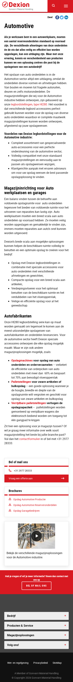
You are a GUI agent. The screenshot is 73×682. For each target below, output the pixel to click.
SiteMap (57, 662)
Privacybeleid (40, 662)
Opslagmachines (22, 360)
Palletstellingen (21, 382)
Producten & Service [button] (20, 626)
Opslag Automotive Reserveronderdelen (35, 505)
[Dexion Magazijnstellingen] (17, 6)
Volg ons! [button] (13, 645)
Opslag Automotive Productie (29, 499)
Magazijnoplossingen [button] (20, 635)
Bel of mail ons (36, 585)
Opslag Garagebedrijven (26, 510)
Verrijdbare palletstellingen (28, 403)
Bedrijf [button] (11, 616)
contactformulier (29, 439)
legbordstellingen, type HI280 (29, 104)
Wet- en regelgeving (18, 662)
